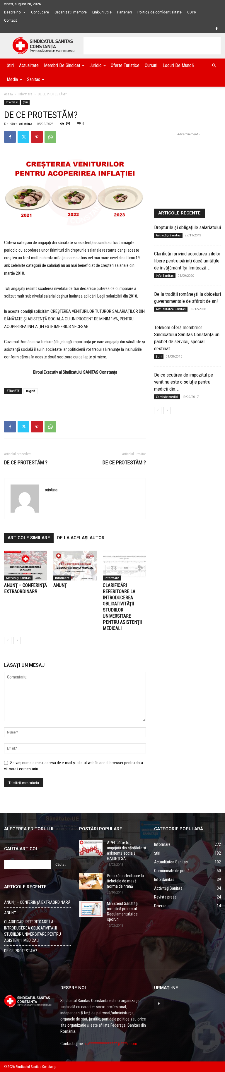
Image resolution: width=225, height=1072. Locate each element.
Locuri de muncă (178, 65)
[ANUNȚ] (74, 565)
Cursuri (151, 65)
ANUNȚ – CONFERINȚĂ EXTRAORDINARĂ (37, 902)
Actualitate (29, 65)
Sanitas (33, 79)
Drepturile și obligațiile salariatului (187, 227)
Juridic (95, 65)
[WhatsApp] (50, 137)
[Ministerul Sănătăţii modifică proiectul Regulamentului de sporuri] (91, 909)
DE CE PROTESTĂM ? (25, 462)
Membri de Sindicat (62, 65)
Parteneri (124, 12)
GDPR (191, 12)
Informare (25, 94)
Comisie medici (167, 397)
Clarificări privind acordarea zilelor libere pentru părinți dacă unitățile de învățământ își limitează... (187, 261)
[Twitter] (23, 137)
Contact (10, 20)
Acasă (8, 94)
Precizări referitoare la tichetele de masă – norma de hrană (125, 881)
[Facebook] (216, 29)
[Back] (7, 640)
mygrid (30, 391)
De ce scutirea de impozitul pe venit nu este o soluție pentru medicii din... (183, 382)
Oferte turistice (125, 65)
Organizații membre (70, 12)
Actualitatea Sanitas (171, 309)
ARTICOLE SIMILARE (29, 537)
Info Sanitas (165, 276)
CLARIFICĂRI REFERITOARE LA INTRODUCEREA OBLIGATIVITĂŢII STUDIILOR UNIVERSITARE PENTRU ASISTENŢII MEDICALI (32, 931)
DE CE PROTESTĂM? (20, 951)
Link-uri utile (102, 12)
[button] (214, 65)
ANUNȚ (60, 585)
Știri (10, 65)
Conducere (40, 12)
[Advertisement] (152, 45)
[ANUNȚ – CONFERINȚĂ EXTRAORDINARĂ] (25, 565)
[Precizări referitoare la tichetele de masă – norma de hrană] (91, 881)
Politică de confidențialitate (159, 12)
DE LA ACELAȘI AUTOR (81, 537)
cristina (26, 123)
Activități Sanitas (18, 578)
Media (12, 79)
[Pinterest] (37, 137)
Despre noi (12, 12)
